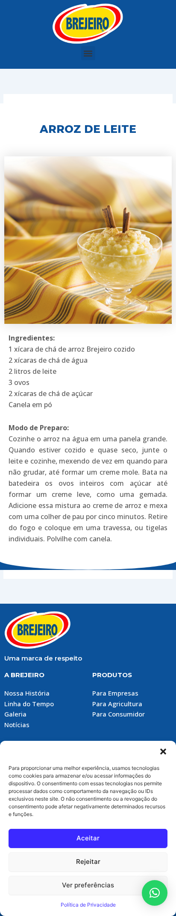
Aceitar (88, 838)
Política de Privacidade (88, 904)
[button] (163, 751)
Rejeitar (88, 861)
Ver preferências (88, 885)
